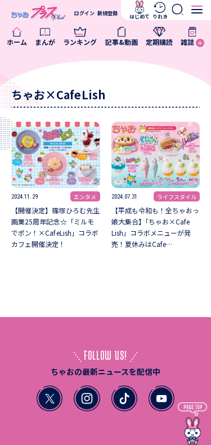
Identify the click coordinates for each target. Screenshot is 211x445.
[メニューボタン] (197, 10)
